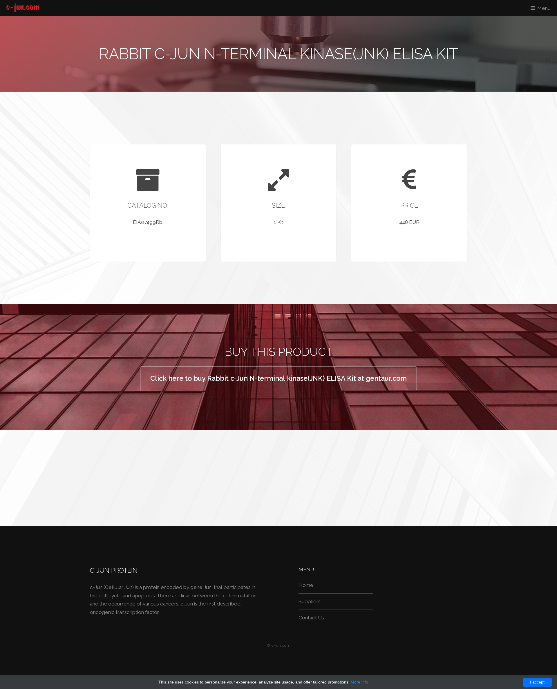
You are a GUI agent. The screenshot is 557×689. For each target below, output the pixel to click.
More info (359, 682)
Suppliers (310, 601)
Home (306, 585)
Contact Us (311, 618)
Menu (544, 8)
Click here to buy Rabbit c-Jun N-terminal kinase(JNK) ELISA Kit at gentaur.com (278, 378)
